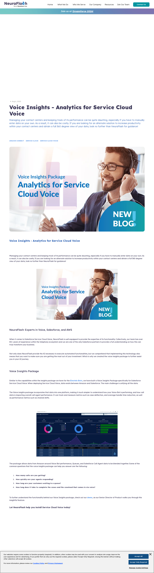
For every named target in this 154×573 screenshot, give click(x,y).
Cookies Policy (38, 563)
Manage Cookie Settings (138, 568)
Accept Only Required (138, 562)
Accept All (139, 556)
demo (89, 497)
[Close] (150, 554)
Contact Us (141, 5)
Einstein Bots (76, 380)
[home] (16, 4)
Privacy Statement (55, 563)
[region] (77, 562)
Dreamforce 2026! (82, 11)
